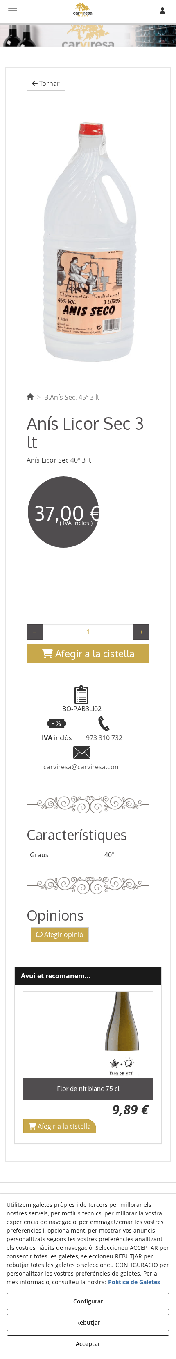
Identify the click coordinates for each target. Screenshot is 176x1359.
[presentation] (36, 1062)
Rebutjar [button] (88, 1322)
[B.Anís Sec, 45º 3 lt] (88, 239)
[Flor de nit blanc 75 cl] (88, 1035)
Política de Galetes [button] (134, 1282)
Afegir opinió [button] (63, 934)
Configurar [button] (88, 1301)
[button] (46, 83)
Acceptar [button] (88, 1344)
